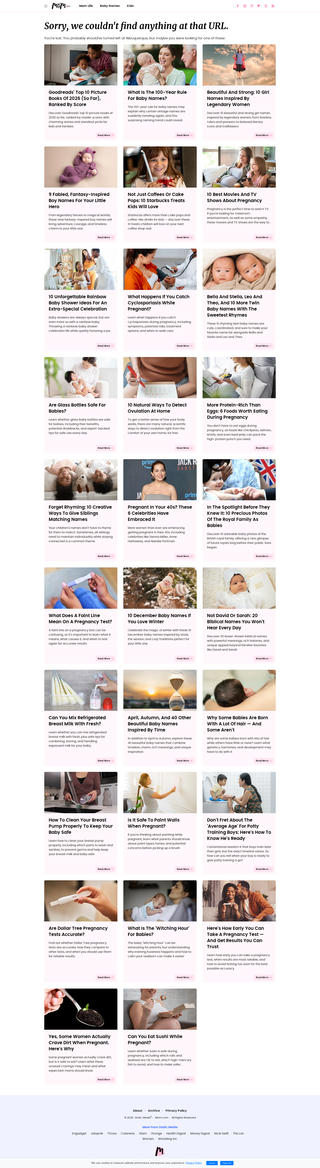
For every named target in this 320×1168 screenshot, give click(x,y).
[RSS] (273, 6)
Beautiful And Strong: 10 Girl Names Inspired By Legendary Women (238, 98)
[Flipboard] (259, 6)
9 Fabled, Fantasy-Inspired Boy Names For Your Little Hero (79, 200)
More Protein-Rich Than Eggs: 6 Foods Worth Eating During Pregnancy (237, 411)
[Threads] (266, 6)
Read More (104, 135)
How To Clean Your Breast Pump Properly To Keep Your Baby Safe (81, 826)
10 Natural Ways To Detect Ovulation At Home (157, 408)
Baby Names (110, 5)
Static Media (143, 1117)
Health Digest (176, 1133)
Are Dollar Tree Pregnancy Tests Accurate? (78, 931)
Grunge (156, 1133)
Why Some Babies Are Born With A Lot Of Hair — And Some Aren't (237, 724)
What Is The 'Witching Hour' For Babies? (158, 931)
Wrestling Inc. (168, 1138)
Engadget (79, 1133)
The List (238, 1133)
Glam (143, 1133)
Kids (130, 5)
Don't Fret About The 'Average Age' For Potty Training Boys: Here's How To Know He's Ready (239, 829)
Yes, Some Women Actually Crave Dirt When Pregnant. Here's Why (80, 1043)
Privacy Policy (176, 1110)
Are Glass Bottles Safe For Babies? (77, 408)
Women (148, 1138)
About (137, 1110)
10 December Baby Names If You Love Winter (159, 619)
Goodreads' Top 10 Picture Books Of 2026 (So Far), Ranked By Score (78, 98)
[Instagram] (245, 6)
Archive (154, 1110)
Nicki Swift (221, 1133)
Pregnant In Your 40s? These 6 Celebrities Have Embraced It (160, 513)
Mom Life (86, 5)
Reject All (227, 1163)
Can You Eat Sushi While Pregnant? (155, 1040)
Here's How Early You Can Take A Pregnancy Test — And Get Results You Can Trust (235, 937)
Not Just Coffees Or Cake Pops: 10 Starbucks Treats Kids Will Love (156, 200)
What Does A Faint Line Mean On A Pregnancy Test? (80, 619)
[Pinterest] (252, 6)
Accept (212, 1163)
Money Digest (200, 1133)
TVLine (112, 1133)
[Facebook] (238, 6)
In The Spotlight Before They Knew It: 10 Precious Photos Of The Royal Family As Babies (238, 516)
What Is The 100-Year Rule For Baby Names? (157, 95)
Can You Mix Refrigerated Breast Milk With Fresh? (77, 721)
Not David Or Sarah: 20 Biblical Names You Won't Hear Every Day (235, 622)
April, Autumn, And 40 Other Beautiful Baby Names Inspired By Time (159, 724)
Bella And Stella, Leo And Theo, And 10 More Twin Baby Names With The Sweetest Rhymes (234, 306)
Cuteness (128, 1133)
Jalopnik (97, 1133)
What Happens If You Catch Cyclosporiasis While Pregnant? (158, 303)
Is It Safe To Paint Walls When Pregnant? (154, 823)
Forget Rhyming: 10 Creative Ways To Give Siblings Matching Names (80, 513)
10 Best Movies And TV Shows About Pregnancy (234, 197)
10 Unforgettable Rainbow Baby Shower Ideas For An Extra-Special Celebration (78, 303)
